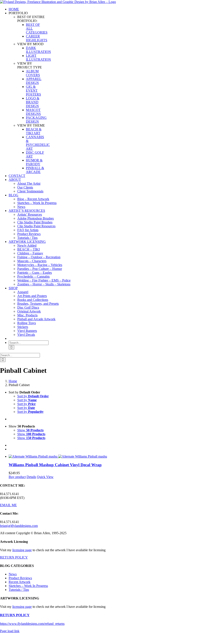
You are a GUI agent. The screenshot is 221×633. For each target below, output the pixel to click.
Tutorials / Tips (19, 589)
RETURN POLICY (14, 557)
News (13, 574)
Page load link (9, 631)
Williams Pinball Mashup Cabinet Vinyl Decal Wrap (55, 465)
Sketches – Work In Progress (28, 586)
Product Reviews (20, 578)
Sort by (33, 396)
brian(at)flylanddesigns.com (19, 526)
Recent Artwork (19, 582)
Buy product (17, 477)
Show (30, 430)
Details (31, 477)
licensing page (22, 550)
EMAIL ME (8, 505)
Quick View (45, 477)
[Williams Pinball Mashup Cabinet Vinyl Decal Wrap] (115, 456)
